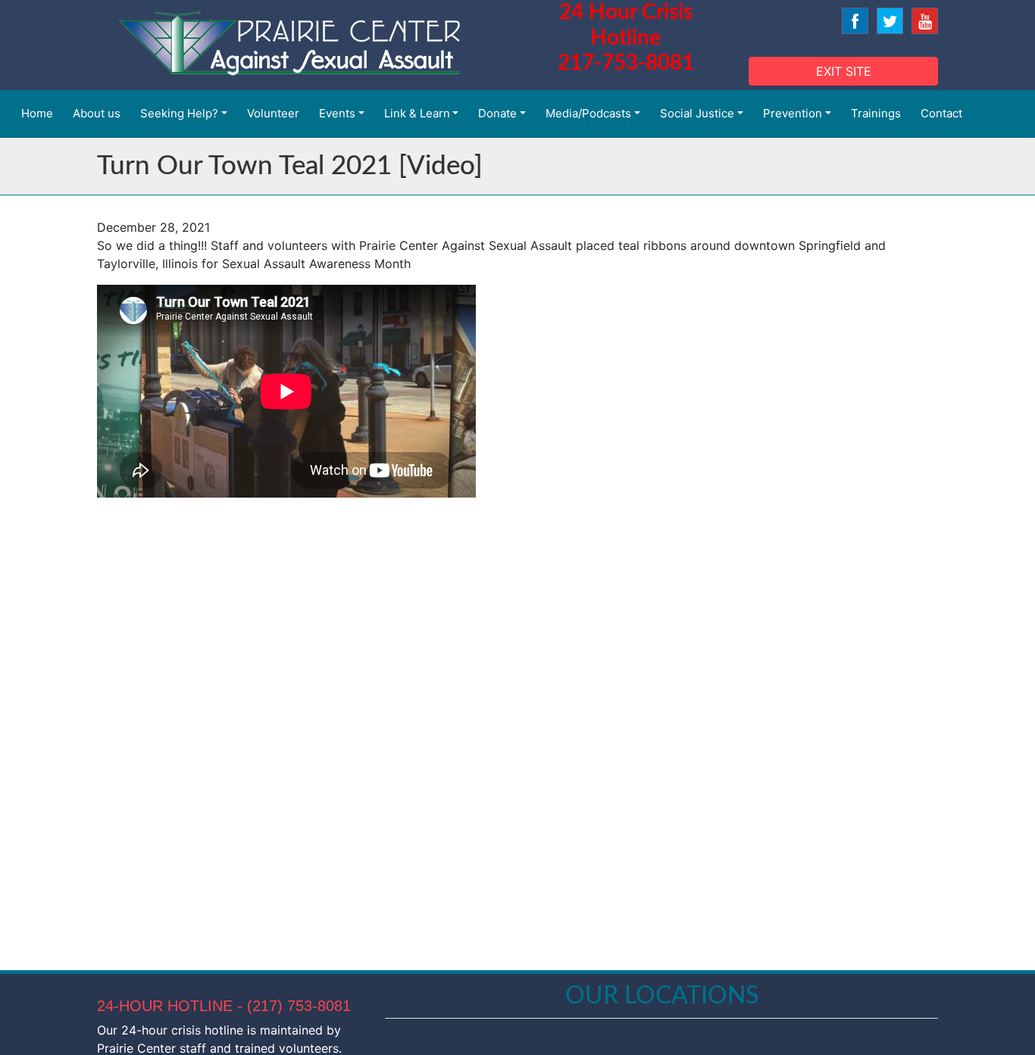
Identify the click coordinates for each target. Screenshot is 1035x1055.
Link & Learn (417, 113)
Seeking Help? (179, 113)
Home (37, 113)
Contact (941, 113)
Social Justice (697, 113)
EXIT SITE (843, 71)
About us (96, 113)
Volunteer (273, 113)
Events (337, 113)
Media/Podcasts (588, 113)
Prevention (792, 113)
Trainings (876, 113)
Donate (497, 113)
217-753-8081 (626, 62)
